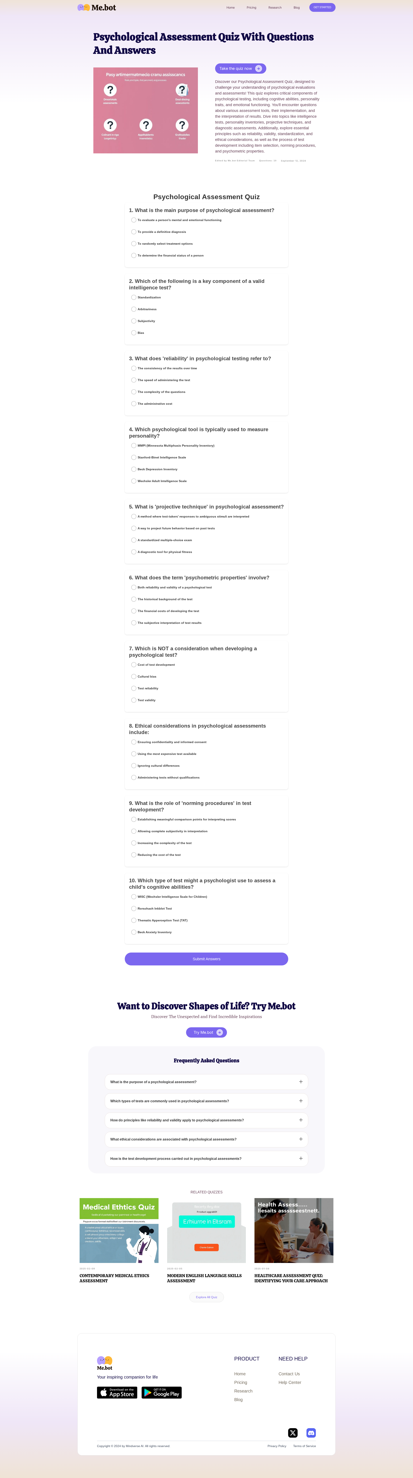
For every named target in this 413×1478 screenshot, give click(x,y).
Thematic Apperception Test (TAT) (163, 920)
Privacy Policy (277, 1445)
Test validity (147, 700)
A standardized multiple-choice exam (165, 540)
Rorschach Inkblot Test (155, 908)
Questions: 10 (268, 160)
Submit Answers (206, 959)
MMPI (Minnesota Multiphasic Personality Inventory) (176, 445)
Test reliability (148, 688)
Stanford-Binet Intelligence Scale (162, 457)
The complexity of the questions (161, 392)
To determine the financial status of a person (171, 255)
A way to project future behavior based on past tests (176, 528)
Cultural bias (147, 676)
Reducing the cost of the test (159, 855)
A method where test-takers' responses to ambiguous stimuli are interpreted (193, 516)
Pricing (240, 1382)
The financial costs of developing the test (168, 611)
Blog (238, 1399)
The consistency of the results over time (167, 368)
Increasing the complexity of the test (165, 843)
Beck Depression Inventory (157, 469)
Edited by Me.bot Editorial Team (235, 160)
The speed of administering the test (164, 380)
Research (243, 1391)
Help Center (290, 1382)
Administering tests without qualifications (169, 777)
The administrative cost (155, 403)
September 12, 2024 (293, 160)
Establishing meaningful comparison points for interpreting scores (187, 819)
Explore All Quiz (206, 1297)
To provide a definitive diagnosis (162, 232)
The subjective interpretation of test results (170, 622)
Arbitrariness (147, 309)
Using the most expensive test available (167, 754)
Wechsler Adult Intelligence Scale (162, 481)
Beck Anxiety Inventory (155, 932)
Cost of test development (156, 664)
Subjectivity (146, 321)
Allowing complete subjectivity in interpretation (173, 831)
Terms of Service (304, 1445)
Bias (141, 332)
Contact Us (289, 1374)
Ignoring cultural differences (159, 765)
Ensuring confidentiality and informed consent (172, 742)
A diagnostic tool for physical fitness (165, 552)
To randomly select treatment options (165, 243)
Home (240, 1374)
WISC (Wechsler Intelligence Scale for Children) (172, 896)
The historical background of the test (165, 599)
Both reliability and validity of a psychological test (175, 587)
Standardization (149, 297)
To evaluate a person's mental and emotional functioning (180, 220)
